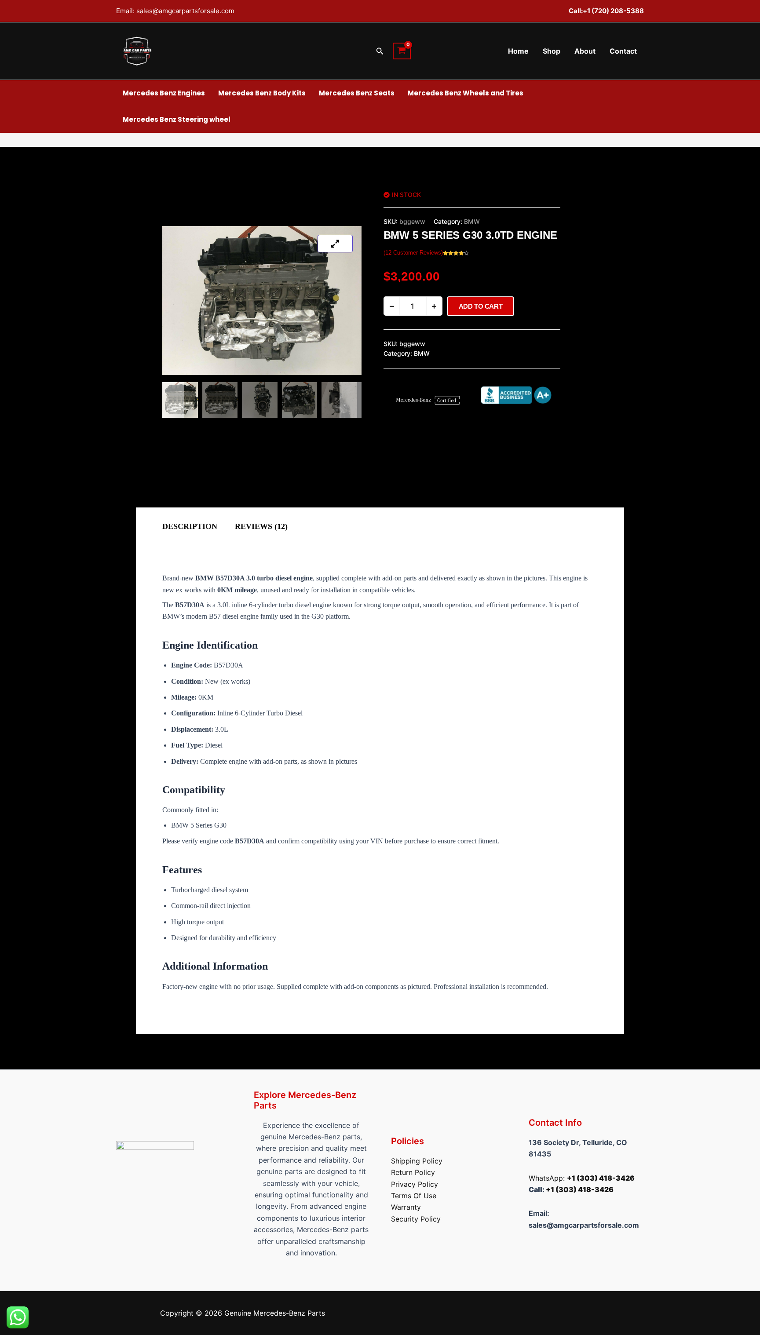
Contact (623, 51)
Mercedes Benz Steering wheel (176, 119)
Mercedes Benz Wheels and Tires (465, 93)
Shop (551, 51)
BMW (472, 221)
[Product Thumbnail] (335, 243)
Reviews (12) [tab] (261, 526)
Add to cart (481, 306)
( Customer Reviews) (413, 252)
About (585, 51)
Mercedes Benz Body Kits (262, 93)
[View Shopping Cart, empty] (402, 51)
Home (518, 51)
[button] (380, 51)
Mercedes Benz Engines (164, 93)
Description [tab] (189, 526)
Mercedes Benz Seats (357, 93)
